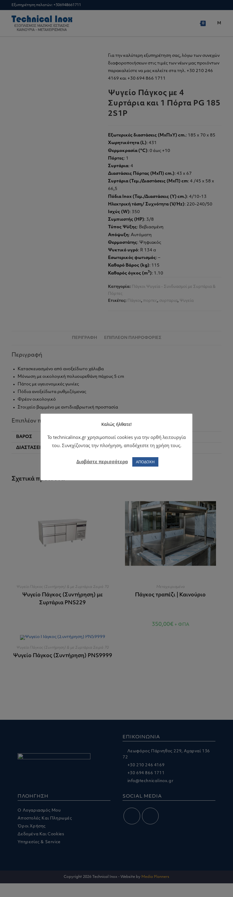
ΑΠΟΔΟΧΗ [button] (145, 461)
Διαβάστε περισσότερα (102, 461)
